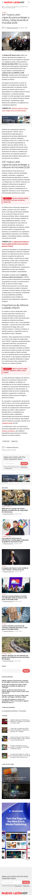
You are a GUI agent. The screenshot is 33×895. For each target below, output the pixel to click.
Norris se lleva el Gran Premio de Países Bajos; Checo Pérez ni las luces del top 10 (15, 691)
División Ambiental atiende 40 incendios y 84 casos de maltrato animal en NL (15, 200)
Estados (4, 12)
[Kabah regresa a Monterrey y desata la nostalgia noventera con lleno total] (4, 721)
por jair (4, 781)
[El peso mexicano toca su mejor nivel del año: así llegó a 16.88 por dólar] (4, 747)
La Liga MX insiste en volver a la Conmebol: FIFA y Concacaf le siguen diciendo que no (15, 701)
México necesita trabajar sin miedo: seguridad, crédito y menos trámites (15, 370)
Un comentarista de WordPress (10, 710)
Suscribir (24, 463)
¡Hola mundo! (22, 710)
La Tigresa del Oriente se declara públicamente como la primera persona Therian (15, 244)
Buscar (4, 666)
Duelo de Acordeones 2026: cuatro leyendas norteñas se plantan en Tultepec (14, 686)
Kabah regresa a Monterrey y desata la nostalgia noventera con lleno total (15, 681)
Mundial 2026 (14, 441)
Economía (4, 536)
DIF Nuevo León (6, 441)
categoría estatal (7, 423)
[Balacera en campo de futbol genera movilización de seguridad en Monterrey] (16, 497)
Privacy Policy (24, 467)
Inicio (3, 6)
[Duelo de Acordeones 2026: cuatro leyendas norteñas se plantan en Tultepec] (4, 730)
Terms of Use (9, 468)
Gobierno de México (8, 431)
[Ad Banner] (16, 119)
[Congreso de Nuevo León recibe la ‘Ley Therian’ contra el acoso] (16, 557)
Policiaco (9, 506)
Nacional (6, 790)
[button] (3, 2)
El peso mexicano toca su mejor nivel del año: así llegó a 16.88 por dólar (15, 696)
